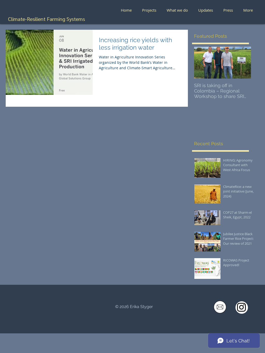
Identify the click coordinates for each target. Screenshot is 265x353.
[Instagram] (241, 307)
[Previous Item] (202, 63)
